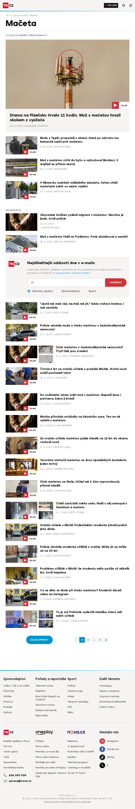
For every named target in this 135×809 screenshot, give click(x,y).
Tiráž (6, 757)
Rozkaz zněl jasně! (46, 710)
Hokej (71, 696)
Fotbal (71, 685)
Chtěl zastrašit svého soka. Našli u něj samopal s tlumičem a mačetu (91, 505)
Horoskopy (105, 685)
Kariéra (72, 757)
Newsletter (10, 762)
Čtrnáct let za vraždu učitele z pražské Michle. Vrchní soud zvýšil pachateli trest (83, 371)
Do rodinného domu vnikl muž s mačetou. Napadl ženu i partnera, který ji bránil (80, 396)
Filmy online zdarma (47, 757)
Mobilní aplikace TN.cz (17, 741)
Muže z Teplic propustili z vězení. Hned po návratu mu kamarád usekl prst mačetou (79, 140)
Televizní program (78, 762)
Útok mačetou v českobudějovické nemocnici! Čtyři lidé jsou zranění (89, 349)
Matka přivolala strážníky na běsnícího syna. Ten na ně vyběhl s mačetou (80, 418)
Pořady (39, 741)
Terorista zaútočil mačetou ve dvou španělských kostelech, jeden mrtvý (83, 462)
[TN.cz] (8, 5)
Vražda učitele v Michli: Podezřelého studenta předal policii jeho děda (83, 527)
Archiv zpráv (11, 751)
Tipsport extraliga (78, 701)
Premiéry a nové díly (47, 751)
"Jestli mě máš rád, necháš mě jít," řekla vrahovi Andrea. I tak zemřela (82, 305)
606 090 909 (17, 775)
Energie (8, 706)
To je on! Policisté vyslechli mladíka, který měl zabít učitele (89, 614)
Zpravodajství (20, 15)
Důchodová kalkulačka (112, 701)
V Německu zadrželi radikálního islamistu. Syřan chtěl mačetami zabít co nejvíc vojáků (79, 184)
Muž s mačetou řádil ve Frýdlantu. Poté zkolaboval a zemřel (84, 236)
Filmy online (42, 746)
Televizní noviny (44, 685)
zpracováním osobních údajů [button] (73, 273)
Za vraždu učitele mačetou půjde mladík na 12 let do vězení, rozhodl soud (84, 440)
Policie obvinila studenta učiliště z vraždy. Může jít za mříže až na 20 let (83, 548)
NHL (70, 706)
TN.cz (8, 15)
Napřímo (41, 690)
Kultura (8, 712)
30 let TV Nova (76, 772)
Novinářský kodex (14, 767)
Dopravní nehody (109, 696)
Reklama (73, 741)
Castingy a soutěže (79, 767)
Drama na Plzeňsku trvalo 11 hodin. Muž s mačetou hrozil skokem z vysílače (65, 117)
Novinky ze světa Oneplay (51, 767)
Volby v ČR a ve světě (16, 685)
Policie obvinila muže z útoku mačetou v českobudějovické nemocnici (83, 327)
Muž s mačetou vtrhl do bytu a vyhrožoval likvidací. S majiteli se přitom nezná (79, 162)
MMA (70, 712)
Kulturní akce (107, 706)
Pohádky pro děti (45, 762)
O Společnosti (76, 746)
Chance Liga (75, 690)
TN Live (112, 5)
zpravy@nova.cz (20, 781)
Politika (8, 696)
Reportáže (42, 715)
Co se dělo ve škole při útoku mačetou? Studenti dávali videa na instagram (80, 592)
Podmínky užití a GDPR (81, 751)
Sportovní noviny (45, 704)
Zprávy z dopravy (109, 690)
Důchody (9, 690)
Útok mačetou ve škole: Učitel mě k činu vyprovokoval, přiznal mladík (80, 483)
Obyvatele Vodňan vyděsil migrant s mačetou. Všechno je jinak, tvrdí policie (82, 216)
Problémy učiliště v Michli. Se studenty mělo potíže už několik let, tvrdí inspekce (84, 570)
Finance (8, 701)
